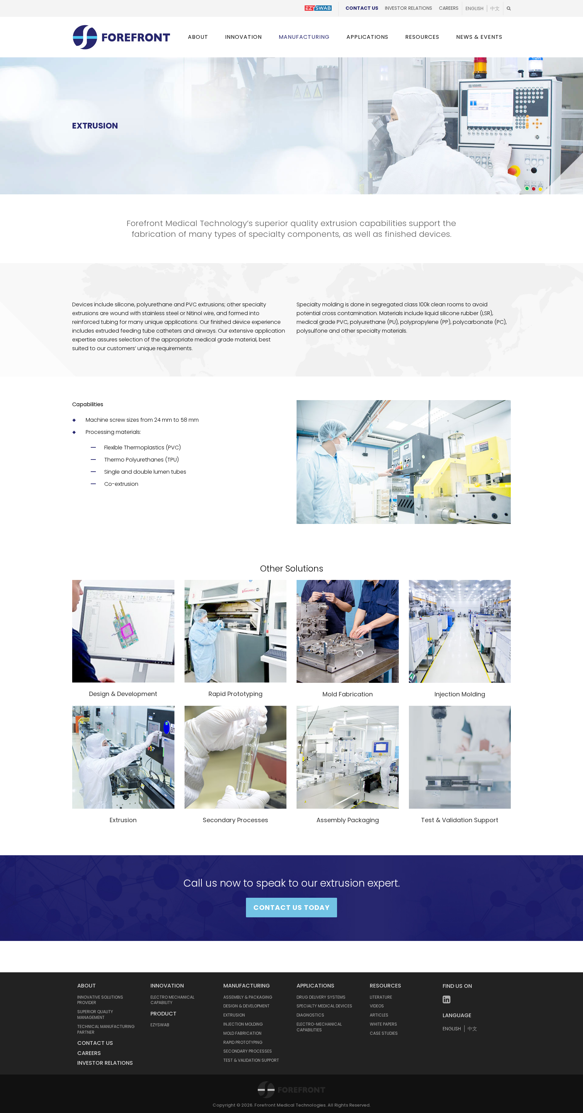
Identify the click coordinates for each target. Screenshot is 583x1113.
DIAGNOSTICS (310, 1015)
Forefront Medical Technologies (290, 1105)
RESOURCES (385, 986)
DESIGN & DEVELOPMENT (246, 1006)
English (474, 8)
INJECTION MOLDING (243, 1024)
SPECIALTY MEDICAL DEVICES (324, 1006)
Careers (449, 8)
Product (163, 1014)
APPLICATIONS (315, 986)
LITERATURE (381, 997)
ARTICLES (379, 1015)
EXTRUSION (234, 1015)
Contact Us (361, 8)
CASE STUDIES (384, 1033)
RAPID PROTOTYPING (242, 1042)
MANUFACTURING (246, 986)
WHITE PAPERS (383, 1024)
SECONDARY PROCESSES (247, 1051)
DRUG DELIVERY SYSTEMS (321, 997)
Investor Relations (408, 8)
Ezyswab (159, 1025)
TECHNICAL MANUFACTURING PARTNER (106, 1029)
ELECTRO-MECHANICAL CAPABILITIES (319, 1027)
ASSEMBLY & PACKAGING (247, 997)
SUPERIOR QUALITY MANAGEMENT (95, 1014)
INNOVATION (167, 986)
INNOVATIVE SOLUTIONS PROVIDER (100, 1000)
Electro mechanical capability (172, 1000)
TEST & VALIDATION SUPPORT (251, 1060)
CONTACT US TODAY (291, 907)
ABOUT (86, 986)
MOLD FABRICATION (242, 1033)
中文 (495, 8)
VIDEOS (377, 1006)
